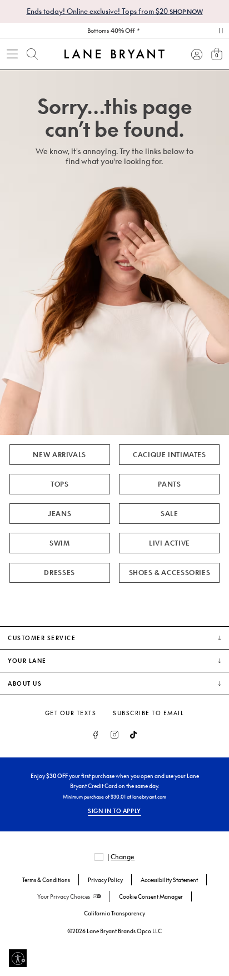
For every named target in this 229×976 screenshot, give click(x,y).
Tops (59, 484)
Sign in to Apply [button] (114, 810)
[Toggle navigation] (12, 54)
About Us (25, 683)
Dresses (59, 572)
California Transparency (114, 913)
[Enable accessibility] (18, 958)
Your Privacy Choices (63, 896)
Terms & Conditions (46, 879)
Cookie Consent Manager (151, 896)
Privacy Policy (105, 879)
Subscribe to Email (148, 713)
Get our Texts (71, 713)
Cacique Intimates (169, 454)
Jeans (59, 513)
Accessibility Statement (169, 879)
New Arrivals (59, 454)
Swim (59, 543)
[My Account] (197, 54)
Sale (169, 513)
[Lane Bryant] (114, 54)
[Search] (32, 54)
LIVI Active (169, 543)
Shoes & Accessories (170, 572)
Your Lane (27, 660)
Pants (169, 484)
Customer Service (42, 638)
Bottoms (111, 30)
